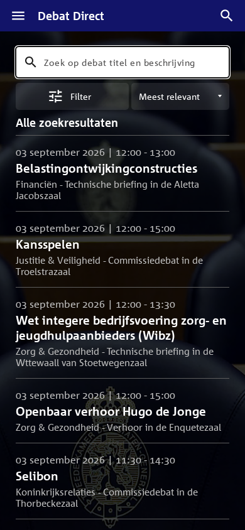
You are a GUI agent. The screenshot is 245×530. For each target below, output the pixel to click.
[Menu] (18, 15)
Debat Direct (71, 16)
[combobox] (122, 62)
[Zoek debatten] (227, 15)
